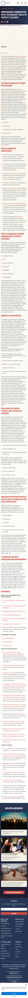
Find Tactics (19, 919)
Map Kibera (20, 216)
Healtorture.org (14, 973)
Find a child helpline (8, 638)
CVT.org (14, 981)
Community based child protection (12, 615)
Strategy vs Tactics (19, 921)
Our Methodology (5, 923)
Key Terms (3, 926)
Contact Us (18, 951)
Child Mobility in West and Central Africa (13, 665)
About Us (18, 942)
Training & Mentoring (6, 928)
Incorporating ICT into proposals (11, 624)
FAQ (16, 954)
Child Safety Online (8, 672)
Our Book (17, 929)
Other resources (7, 645)
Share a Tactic (18, 931)
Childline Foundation (13, 188)
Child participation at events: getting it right (14, 611)
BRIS (10, 183)
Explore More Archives (14, 892)
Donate (17, 956)
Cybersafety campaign (8, 763)
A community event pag (9, 754)
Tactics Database (19, 924)
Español (3, 958)
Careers (17, 949)
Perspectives (4, 951)
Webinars (3, 948)
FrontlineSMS (6, 772)
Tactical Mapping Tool (6, 933)
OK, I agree (14, 993)
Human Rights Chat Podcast (5, 945)
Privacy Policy (14, 996)
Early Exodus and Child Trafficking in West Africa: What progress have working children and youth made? (14, 697)
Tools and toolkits (7, 641)
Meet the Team (18, 946)
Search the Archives (5, 956)
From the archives (8, 8)
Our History (18, 944)
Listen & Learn (6, 942)
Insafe (10, 173)
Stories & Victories (5, 953)
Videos (4, 627)
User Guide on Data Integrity (17, 772)
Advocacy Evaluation (6, 931)
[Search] (17, 3)
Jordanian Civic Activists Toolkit (7, 936)
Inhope (16, 173)
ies (9, 782)
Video (4, 785)
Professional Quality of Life (14, 977)
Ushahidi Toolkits (15, 796)
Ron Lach (6, 53)
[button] (26, 984)
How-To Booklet (8, 748)
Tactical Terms (18, 926)
